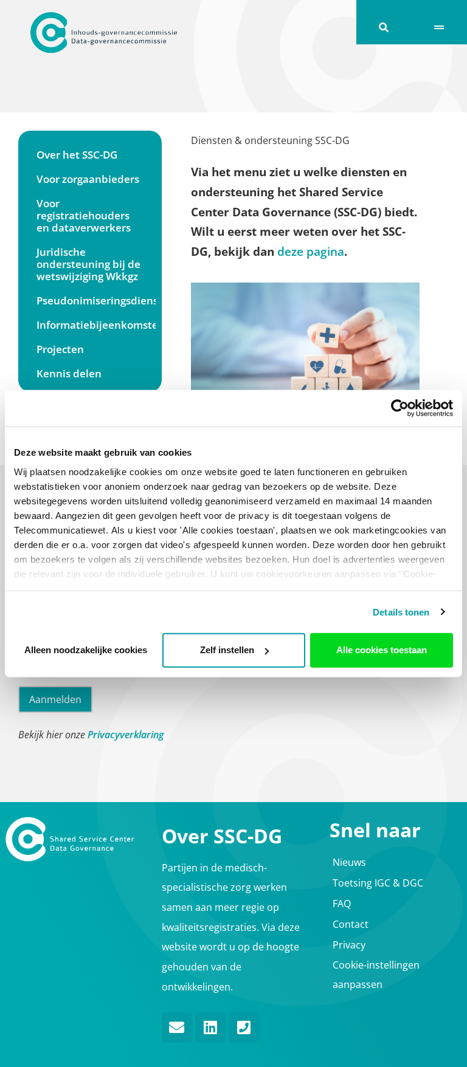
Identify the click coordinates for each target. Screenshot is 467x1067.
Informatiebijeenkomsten (96, 325)
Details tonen (401, 611)
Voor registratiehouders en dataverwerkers (83, 215)
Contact (350, 924)
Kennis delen (69, 373)
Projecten (60, 349)
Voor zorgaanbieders (87, 179)
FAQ (342, 903)
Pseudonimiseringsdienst (96, 300)
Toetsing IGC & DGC (378, 883)
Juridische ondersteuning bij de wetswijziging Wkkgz (88, 264)
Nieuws (349, 862)
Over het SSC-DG (76, 155)
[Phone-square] (244, 1027)
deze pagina (310, 251)
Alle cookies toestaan (381, 650)
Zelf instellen (227, 650)
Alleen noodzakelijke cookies (85, 650)
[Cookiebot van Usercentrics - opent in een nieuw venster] (400, 408)
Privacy (349, 945)
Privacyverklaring (126, 734)
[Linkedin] (210, 1027)
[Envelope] (177, 1027)
